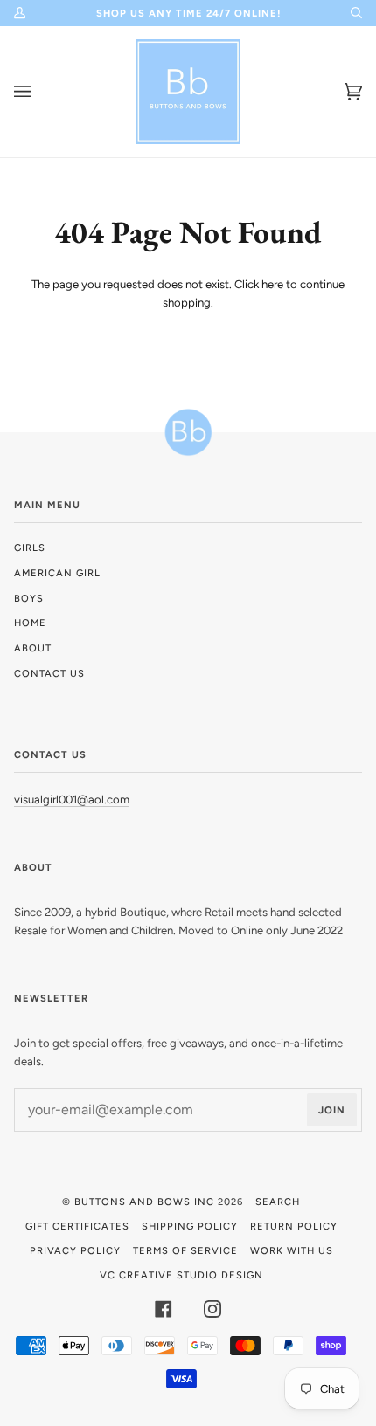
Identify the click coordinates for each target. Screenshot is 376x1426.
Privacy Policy (75, 1250)
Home (30, 623)
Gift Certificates (77, 1226)
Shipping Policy (190, 1226)
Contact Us (49, 673)
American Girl (57, 573)
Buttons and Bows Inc (144, 1201)
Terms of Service (185, 1250)
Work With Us (291, 1250)
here (272, 284)
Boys (29, 598)
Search (277, 1201)
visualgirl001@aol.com (71, 799)
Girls (29, 547)
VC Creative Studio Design (181, 1275)
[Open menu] (40, 91)
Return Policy (294, 1226)
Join (331, 1110)
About (33, 648)
